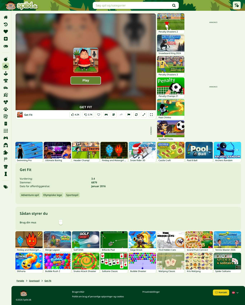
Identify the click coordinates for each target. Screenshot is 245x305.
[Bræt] (5, 94)
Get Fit (47, 280)
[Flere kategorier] (5, 187)
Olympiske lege (52, 195)
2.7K (88, 114)
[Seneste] (5, 24)
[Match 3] (5, 130)
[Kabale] (5, 116)
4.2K (75, 114)
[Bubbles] (5, 102)
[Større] (144, 115)
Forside (20, 280)
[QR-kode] (114, 115)
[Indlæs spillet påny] (136, 115)
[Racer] (5, 159)
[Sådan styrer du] (106, 115)
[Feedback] (129, 115)
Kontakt (223, 292)
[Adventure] (5, 66)
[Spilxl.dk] (21, 5)
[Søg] (174, 5)
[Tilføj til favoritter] (99, 115)
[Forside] (5, 17)
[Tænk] (5, 173)
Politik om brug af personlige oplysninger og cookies (98, 296)
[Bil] (5, 87)
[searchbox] (136, 5)
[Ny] (5, 38)
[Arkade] (5, 73)
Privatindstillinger (151, 291)
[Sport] (5, 166)
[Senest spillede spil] (237, 5)
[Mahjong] (5, 123)
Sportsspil (72, 195)
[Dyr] (5, 109)
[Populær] (5, 46)
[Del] (121, 115)
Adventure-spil (30, 195)
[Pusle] (5, 152)
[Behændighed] (5, 80)
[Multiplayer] (5, 138)
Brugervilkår (78, 291)
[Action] (5, 59)
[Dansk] (236, 293)
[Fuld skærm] (151, 115)
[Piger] (5, 145)
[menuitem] (5, 17)
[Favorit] (5, 31)
